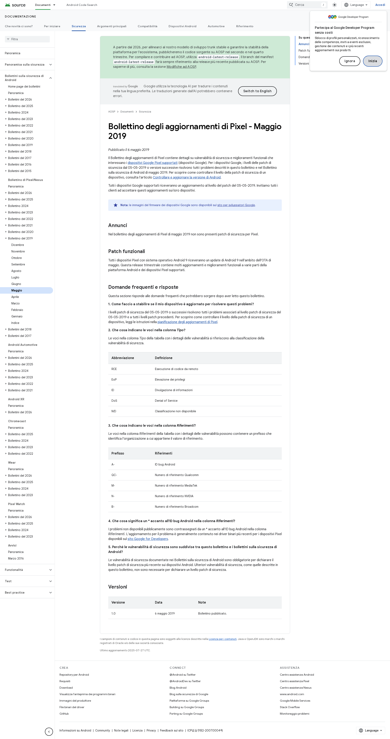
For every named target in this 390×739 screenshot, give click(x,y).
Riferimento (245, 26)
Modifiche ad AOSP (181, 67)
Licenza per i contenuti (223, 639)
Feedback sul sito (171, 730)
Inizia (372, 61)
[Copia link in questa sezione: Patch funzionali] (149, 251)
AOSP (111, 111)
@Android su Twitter (183, 674)
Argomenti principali (111, 26)
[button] (24, 64)
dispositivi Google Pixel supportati (153, 163)
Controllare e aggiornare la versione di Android (187, 177)
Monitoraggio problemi (294, 713)
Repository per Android (74, 674)
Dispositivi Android (182, 26)
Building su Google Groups (187, 707)
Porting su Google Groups (186, 713)
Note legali (121, 730)
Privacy (151, 730)
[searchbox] (27, 39)
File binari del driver (72, 707)
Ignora (349, 61)
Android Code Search (81, 5)
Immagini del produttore (75, 700)
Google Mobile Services (295, 700)
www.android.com (292, 694)
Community (102, 730)
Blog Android (178, 687)
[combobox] (307, 5)
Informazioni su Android (75, 730)
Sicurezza (79, 26)
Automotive (216, 26)
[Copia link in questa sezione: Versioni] (131, 587)
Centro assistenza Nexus (295, 687)
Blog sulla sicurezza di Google (189, 694)
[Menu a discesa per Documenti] (56, 5)
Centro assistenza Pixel (294, 681)
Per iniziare (52, 26)
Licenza (137, 730)
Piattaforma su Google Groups (189, 700)
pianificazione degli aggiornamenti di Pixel (187, 322)
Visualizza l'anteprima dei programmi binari (87, 694)
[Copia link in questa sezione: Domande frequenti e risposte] (182, 287)
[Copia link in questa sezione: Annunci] (131, 225)
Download (66, 687)
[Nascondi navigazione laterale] (49, 732)
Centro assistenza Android (297, 674)
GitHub (64, 713)
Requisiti (65, 681)
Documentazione (20, 16)
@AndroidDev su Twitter (185, 681)
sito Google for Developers (148, 539)
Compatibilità (147, 26)
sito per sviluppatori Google (236, 205)
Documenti (43, 5)
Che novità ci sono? (19, 26)
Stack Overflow (290, 707)
